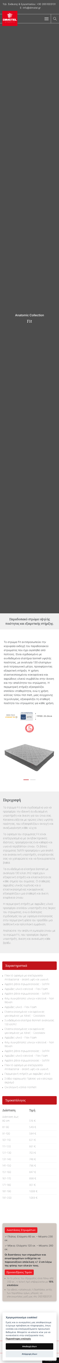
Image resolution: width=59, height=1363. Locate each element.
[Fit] (30, 757)
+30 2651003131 (46, 4)
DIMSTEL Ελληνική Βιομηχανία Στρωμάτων (9, 19)
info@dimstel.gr (32, 7)
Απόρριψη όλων (29, 1354)
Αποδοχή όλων (29, 1346)
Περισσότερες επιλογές (18, 1338)
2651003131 (45, 1296)
